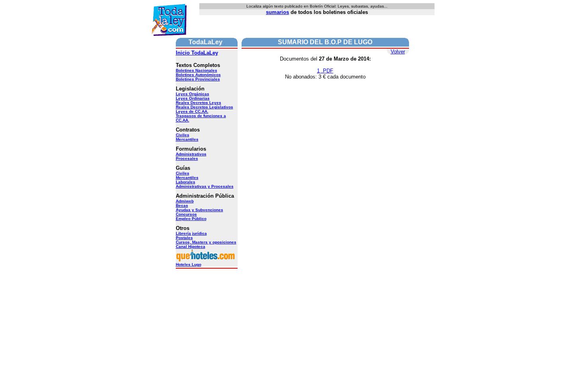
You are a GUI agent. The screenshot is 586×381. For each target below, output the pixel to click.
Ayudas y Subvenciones (199, 210)
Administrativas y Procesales (205, 186)
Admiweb (185, 201)
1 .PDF (325, 71)
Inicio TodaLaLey (197, 53)
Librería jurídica (191, 233)
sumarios (277, 12)
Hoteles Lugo (188, 264)
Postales (184, 238)
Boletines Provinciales (198, 79)
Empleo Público (191, 218)
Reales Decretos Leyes (198, 102)
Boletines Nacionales (196, 70)
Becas (182, 205)
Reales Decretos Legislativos (204, 107)
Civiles (182, 135)
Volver (398, 52)
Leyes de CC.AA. (192, 111)
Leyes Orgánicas (192, 94)
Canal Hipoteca (190, 246)
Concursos (186, 214)
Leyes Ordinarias (193, 98)
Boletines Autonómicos (198, 75)
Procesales (187, 158)
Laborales (185, 182)
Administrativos (191, 154)
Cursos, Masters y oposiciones (206, 242)
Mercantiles (187, 139)
